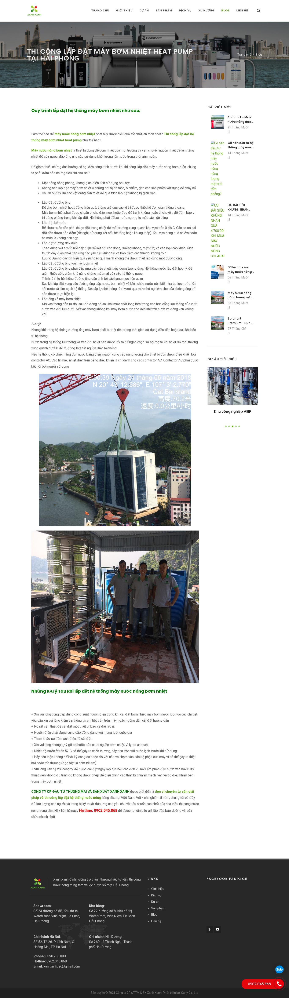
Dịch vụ (156, 895)
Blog (259, 55)
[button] (226, 426)
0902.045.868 (57, 961)
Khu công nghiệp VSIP (232, 411)
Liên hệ (156, 921)
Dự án (155, 902)
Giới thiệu (157, 889)
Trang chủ (100, 10)
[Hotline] (279, 984)
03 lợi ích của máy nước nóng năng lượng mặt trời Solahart (240, 274)
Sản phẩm (158, 908)
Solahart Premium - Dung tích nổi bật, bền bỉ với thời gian (240, 325)
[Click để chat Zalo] (279, 969)
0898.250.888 (55, 956)
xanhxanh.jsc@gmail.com (62, 966)
